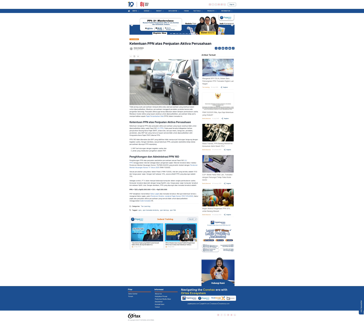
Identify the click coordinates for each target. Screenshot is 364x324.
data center (132, 294)
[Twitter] (216, 4)
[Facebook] (213, 4)
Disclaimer (159, 302)
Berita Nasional (206, 118)
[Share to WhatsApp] (223, 48)
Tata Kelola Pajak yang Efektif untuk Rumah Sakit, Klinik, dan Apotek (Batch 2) (145, 243)
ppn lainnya (164, 210)
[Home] (129, 11)
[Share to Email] (229, 48)
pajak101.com (205, 304)
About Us (158, 294)
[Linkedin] (224, 4)
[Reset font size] (134, 56)
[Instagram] (210, 4)
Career (157, 307)
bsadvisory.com (224, 304)
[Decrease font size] (130, 56)
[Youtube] (218, 4)
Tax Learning (145, 206)
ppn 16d (173, 210)
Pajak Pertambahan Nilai (155, 116)
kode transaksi (145, 201)
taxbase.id (214, 304)
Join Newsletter (361, 306)
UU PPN (160, 128)
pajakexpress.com (193, 304)
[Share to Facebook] (216, 48)
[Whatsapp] (221, 4)
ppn (139, 210)
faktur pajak (154, 194)
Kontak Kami (159, 304)
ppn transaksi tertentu (151, 210)
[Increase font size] (138, 56)
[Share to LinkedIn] (226, 48)
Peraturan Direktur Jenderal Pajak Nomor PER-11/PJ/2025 (172, 196)
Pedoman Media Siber (163, 299)
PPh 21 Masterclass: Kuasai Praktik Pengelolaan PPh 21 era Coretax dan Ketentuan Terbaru (180, 243)
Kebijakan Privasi (161, 296)
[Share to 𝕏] (219, 48)
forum (130, 296)
